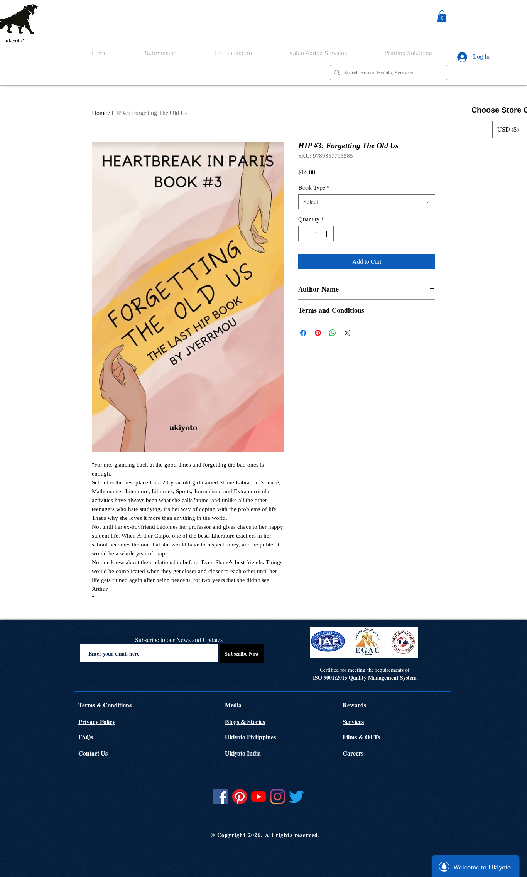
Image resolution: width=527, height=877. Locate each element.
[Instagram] (277, 796)
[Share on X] (347, 332)
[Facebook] (220, 796)
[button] (442, 16)
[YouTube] (258, 796)
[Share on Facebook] (303, 332)
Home (99, 113)
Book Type (314, 187)
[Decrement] (304, 233)
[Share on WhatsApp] (332, 332)
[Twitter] (296, 796)
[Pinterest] (239, 796)
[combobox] (366, 201)
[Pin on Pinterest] (318, 332)
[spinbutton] (316, 233)
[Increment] (327, 233)
